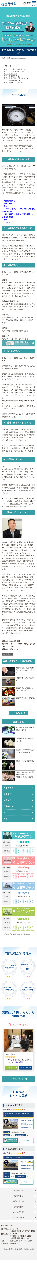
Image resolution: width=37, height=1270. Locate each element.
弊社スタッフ (15, 504)
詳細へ (26, 1140)
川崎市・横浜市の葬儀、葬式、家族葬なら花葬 (18, 1249)
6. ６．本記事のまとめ (12, 80)
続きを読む (19, 1062)
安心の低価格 (23, 490)
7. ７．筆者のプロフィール (14, 82)
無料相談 (17, 498)
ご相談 (12, 488)
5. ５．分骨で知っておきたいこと (16, 78)
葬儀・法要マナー (7, 654)
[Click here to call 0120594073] (10, 1140)
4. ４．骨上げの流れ (11, 76)
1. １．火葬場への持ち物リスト (15, 69)
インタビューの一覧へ (17, 1079)
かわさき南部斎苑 (25, 1067)
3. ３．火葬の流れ (10, 74)
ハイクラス (11, 1067)
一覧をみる (18, 713)
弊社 (33, 485)
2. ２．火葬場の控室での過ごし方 (16, 71)
